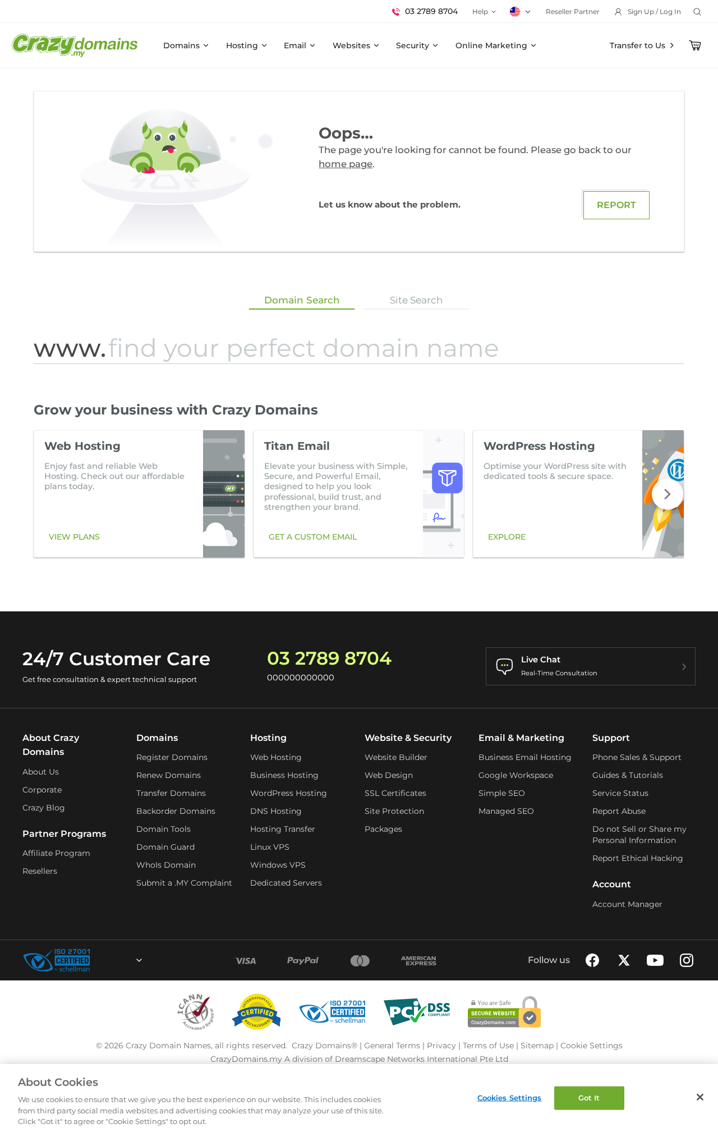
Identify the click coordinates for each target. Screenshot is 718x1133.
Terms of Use (488, 1045)
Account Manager (627, 904)
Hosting (242, 45)
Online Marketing (491, 45)
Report (616, 205)
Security (412, 45)
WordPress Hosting (288, 793)
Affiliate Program (56, 853)
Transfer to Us (637, 45)
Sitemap (537, 1045)
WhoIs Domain (166, 865)
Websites (351, 45)
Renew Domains (168, 775)
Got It (589, 1097)
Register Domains (172, 757)
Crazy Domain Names (168, 1045)
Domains (181, 45)
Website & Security (408, 738)
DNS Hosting (276, 811)
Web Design (389, 775)
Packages (383, 829)
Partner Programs (64, 833)
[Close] (700, 1097)
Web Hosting (276, 757)
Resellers (39, 871)
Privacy (441, 1045)
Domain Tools (163, 829)
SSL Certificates (395, 793)
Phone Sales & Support (637, 757)
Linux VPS (269, 847)
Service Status (620, 793)
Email (295, 45)
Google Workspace (515, 775)
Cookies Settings (509, 1097)
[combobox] (109, 960)
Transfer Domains (171, 793)
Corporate (42, 790)
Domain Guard (165, 847)
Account (611, 884)
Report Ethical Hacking (637, 858)
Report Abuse (619, 811)
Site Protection (394, 811)
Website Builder (396, 757)
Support (611, 738)
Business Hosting (284, 775)
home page (345, 163)
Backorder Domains (175, 811)
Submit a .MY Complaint (184, 883)
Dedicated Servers (286, 883)
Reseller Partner (573, 11)
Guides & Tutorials (627, 775)
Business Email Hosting (525, 757)
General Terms (392, 1045)
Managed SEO (506, 811)
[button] (667, 494)
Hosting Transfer (282, 829)
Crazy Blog (43, 808)
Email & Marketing (521, 738)
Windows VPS (278, 865)
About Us (40, 772)
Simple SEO (501, 793)
